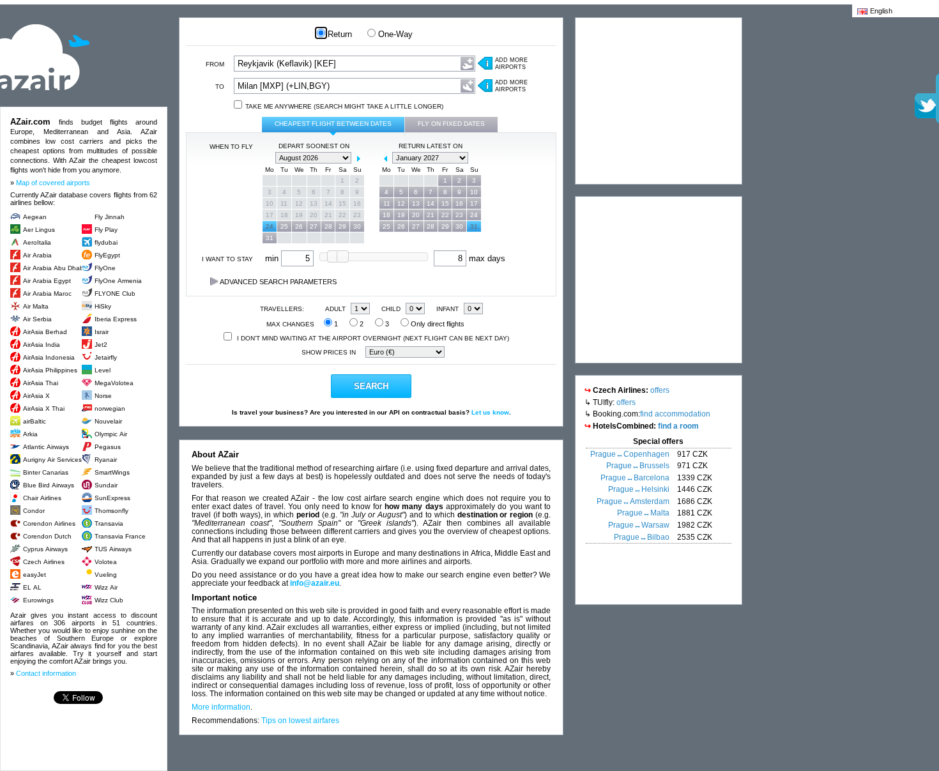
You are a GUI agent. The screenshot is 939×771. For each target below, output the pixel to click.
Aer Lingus (39, 229)
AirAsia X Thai (44, 408)
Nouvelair (108, 421)
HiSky (103, 306)
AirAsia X (36, 395)
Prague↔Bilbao (641, 537)
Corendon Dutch (47, 536)
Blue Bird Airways (48, 485)
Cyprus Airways (45, 549)
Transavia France (120, 536)
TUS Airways (113, 549)
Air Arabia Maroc (47, 293)
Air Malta (36, 306)
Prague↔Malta (643, 512)
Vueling (106, 574)
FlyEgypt (107, 255)
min (273, 258)
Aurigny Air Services (52, 459)
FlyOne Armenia (118, 280)
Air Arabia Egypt (47, 280)
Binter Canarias (45, 472)
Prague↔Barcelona (634, 477)
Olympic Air (111, 434)
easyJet (34, 574)
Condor (34, 510)
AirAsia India (41, 344)
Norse (103, 395)
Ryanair (106, 459)
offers (659, 390)
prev (269, 158)
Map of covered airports (53, 183)
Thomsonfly (111, 510)
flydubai (106, 242)
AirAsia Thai (40, 382)
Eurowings (38, 600)
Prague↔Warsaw (638, 525)
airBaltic (34, 421)
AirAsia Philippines (50, 370)
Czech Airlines (44, 561)
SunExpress (112, 497)
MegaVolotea (114, 382)
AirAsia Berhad (45, 331)
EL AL (32, 587)
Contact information (46, 673)
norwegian (110, 408)
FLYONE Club (115, 293)
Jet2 (101, 344)
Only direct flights (436, 324)
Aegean (35, 216)
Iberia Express (116, 319)
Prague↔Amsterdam (633, 501)
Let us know (490, 412)
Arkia (30, 434)
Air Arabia (37, 255)
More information (221, 707)
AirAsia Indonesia (49, 357)
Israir (102, 331)
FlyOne (105, 267)
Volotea (106, 561)
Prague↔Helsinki (638, 489)
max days (485, 258)
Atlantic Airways (46, 446)
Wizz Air (106, 587)
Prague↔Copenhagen (629, 454)
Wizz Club (109, 600)
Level (103, 370)
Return (338, 34)
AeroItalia (37, 242)
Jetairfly (106, 357)
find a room (678, 426)
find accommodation (675, 413)
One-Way (394, 34)
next (358, 158)
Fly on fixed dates (451, 123)
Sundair (106, 485)
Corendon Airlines (49, 523)
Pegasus (108, 446)
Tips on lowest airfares (300, 720)
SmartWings (112, 472)
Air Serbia (37, 319)
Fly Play (106, 229)
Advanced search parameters (277, 282)
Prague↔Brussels (637, 465)
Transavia (109, 523)
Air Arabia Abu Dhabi (54, 267)
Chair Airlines (42, 497)
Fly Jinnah (110, 216)
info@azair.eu (314, 583)
